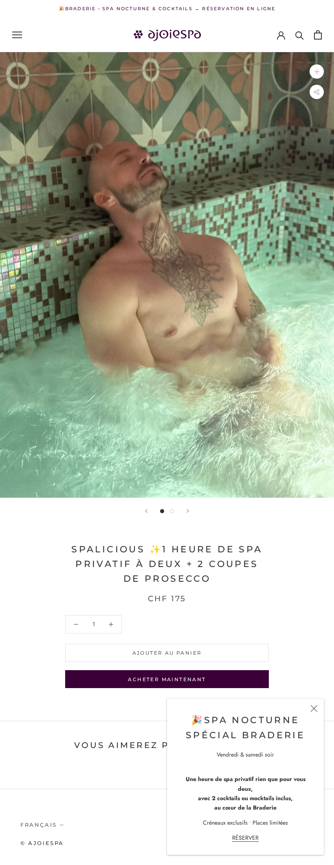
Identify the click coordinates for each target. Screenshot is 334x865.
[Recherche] (299, 35)
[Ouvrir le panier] (318, 35)
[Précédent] (146, 511)
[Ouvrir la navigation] (17, 34)
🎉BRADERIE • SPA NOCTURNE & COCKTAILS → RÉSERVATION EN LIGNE (167, 8)
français (38, 824)
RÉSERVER (245, 838)
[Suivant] (188, 511)
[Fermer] (314, 708)
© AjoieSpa (42, 843)
